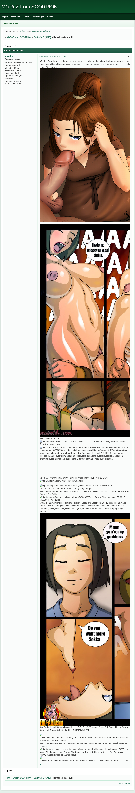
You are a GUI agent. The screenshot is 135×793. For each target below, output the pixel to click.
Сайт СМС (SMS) (42, 37)
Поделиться (44, 56)
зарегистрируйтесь (41, 31)
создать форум (123, 783)
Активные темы (11, 23)
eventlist (9, 56)
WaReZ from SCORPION (19, 37)
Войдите (24, 31)
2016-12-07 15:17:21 (57, 56)
